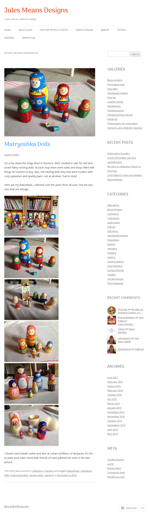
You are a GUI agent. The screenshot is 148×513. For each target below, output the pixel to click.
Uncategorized (115, 279)
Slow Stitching (114, 266)
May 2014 (112, 433)
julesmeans (124, 338)
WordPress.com (116, 476)
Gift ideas (112, 231)
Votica (121, 329)
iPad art (111, 97)
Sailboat (139, 349)
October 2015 (114, 394)
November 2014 (116, 416)
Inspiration (28, 37)
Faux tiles (112, 88)
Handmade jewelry (117, 93)
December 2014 (115, 412)
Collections (37, 471)
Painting (9, 37)
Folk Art (111, 226)
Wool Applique (115, 283)
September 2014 (116, 425)
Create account (115, 459)
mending (112, 248)
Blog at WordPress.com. (16, 506)
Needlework (114, 106)
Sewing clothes (115, 261)
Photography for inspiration (122, 123)
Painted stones (115, 110)
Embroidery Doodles (118, 153)
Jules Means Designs (36, 10)
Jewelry (105, 29)
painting (48, 475)
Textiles (121, 29)
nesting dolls (36, 475)
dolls (7, 475)
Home (7, 29)
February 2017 (115, 381)
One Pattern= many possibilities (124, 175)
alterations (113, 205)
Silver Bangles (126, 330)
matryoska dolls (19, 475)
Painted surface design (120, 114)
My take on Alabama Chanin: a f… (130, 311)
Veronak (122, 309)
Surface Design (84, 29)
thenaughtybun (126, 317)
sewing (111, 257)
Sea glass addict (128, 340)
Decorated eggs (116, 84)
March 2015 (113, 403)
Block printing (114, 80)
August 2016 (114, 386)
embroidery (113, 222)
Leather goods (115, 101)
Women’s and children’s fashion (124, 127)
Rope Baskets (115, 179)
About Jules (25, 29)
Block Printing (114, 209)
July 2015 (112, 399)
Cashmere (113, 213)
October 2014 (114, 420)
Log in (110, 463)
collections (86, 471)
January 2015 (114, 407)
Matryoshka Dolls (27, 144)
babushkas (73, 471)
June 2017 (112, 377)
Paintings (112, 119)
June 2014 (112, 429)
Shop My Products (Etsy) (54, 29)
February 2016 (115, 390)
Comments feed (116, 472)
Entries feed (114, 468)
